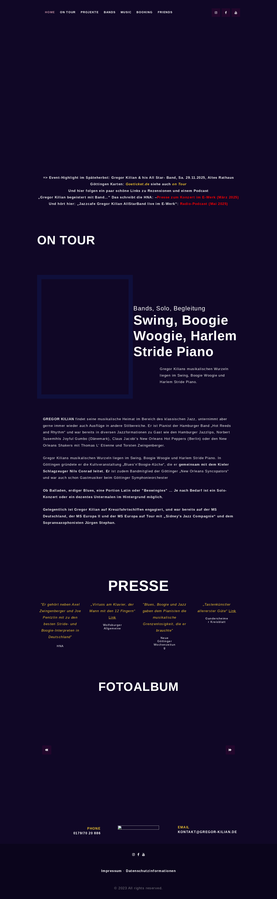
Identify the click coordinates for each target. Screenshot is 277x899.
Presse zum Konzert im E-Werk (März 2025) (198, 197)
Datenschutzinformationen (151, 871)
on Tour (179, 184)
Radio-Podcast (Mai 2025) (204, 204)
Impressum (111, 871)
